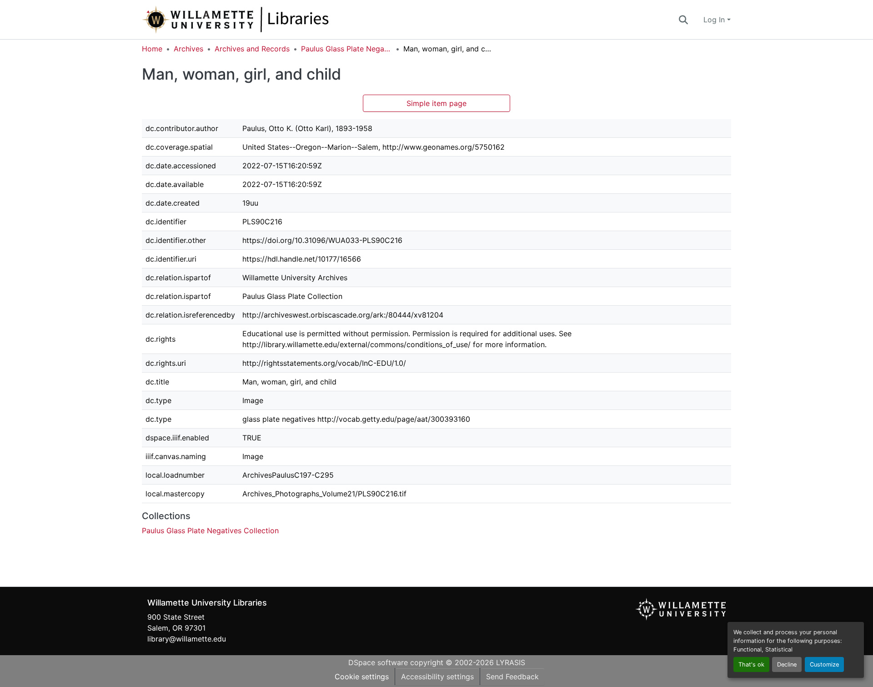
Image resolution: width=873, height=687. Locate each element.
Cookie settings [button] (362, 676)
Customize (824, 664)
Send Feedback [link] (512, 676)
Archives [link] (188, 48)
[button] (265, 19)
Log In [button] (715, 19)
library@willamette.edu (186, 638)
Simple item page (436, 103)
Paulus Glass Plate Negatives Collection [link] (346, 48)
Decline (787, 664)
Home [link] (152, 48)
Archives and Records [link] (252, 48)
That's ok (751, 664)
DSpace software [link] (378, 662)
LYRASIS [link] (510, 662)
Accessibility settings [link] (437, 676)
